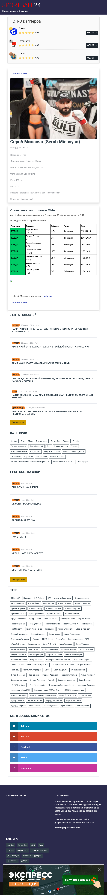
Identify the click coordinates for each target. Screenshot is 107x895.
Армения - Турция (72, 608)
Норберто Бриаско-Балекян (58, 660)
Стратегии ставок (18, 446)
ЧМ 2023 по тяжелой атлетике (43, 695)
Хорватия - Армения (66, 680)
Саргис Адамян (60, 670)
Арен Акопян (48, 603)
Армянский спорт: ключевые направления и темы (41, 363)
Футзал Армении (37, 680)
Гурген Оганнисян (65, 629)
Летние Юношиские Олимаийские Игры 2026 (30, 462)
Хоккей (74, 446)
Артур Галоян (35, 619)
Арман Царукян (64, 603)
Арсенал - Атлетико (23, 520)
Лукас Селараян (86, 649)
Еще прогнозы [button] (18, 579)
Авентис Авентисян (62, 598)
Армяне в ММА (20, 73)
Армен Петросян (18, 608)
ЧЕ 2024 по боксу (18, 685)
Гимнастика (16, 456)
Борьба (76, 441)
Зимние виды (34, 644)
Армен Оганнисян (82, 603)
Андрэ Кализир (17, 603)
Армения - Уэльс (18, 614)
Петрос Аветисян (84, 665)
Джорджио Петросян (20, 639)
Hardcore (27, 598)
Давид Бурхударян (19, 634)
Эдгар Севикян (17, 700)
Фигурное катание (52, 451)
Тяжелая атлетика (19, 451)
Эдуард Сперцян (18, 706)
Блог (49, 446)
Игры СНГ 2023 (49, 644)
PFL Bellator (39, 598)
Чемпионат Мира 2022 (20, 690)
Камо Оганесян (65, 644)
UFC (49, 598)
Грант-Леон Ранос (34, 629)
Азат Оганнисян (82, 598)
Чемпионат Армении (86, 685)
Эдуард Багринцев (54, 700)
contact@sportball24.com (67, 827)
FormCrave (24, 41)
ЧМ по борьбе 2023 (67, 695)
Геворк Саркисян (18, 624)
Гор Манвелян (17, 629)
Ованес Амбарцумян (82, 660)
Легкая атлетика (57, 456)
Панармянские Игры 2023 (64, 462)
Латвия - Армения (50, 649)
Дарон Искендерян (72, 634)
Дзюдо (36, 639)
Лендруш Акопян (68, 649)
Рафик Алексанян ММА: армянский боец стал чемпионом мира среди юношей (52, 396)
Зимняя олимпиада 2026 (73, 451)
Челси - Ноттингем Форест (27, 553)
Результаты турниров (32, 670)
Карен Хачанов (82, 644)
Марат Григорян (36, 654)
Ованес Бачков (17, 665)
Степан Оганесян (78, 670)
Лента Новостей (36, 446)
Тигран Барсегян (18, 675)
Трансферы (83, 462)
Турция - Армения (50, 675)
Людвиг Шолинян (18, 654)
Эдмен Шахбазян (34, 700)
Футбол (15, 325)
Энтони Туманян (50, 706)
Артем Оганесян (54, 614)
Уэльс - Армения (88, 675)
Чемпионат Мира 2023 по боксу (47, 690)
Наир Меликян (36, 660)
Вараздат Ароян (68, 619)
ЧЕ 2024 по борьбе (37, 685)
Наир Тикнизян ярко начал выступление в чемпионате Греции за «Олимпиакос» (50, 330)
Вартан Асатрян (85, 619)
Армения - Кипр (35, 608)
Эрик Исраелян (82, 706)
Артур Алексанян (18, 619)
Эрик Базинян (67, 706)
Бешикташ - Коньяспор (25, 487)
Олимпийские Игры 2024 (37, 665)
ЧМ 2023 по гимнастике (74, 690)
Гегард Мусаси (35, 624)
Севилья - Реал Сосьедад (26, 504)
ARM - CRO (15, 598)
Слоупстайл (35, 451)
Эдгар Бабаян (85, 695)
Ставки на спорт (61, 446)
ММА (30, 441)
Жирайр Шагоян (18, 644)
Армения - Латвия (53, 608)
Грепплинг (49, 629)
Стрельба (28, 456)
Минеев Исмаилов (19, 660)
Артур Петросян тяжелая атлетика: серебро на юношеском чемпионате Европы (47, 412)
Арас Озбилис (34, 603)
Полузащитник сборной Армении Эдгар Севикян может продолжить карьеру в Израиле (52, 379)
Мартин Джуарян (54, 654)
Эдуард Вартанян (73, 700)
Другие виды (18, 408)
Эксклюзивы (34, 706)
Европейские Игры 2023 (78, 639)
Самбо (47, 670)
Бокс (14, 391)
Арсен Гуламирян (36, 614)
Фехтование (41, 456)
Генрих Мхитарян (52, 624)
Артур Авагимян (72, 614)
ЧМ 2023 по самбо (18, 695)
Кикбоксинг (34, 649)
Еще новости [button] (17, 422)
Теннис (66, 441)
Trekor (22, 28)
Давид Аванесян (83, 629)
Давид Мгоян (54, 634)
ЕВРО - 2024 (47, 639)
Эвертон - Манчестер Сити (27, 570)
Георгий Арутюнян (71, 624)
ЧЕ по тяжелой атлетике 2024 (61, 685)
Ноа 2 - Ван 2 (19, 537)
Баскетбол (55, 441)
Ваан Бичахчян (50, 619)
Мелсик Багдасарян (73, 654)
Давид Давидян (38, 634)
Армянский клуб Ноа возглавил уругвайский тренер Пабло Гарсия (50, 347)
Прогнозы (15, 670)
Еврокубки (60, 639)
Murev (22, 53)
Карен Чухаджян (18, 649)
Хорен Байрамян (86, 680)
